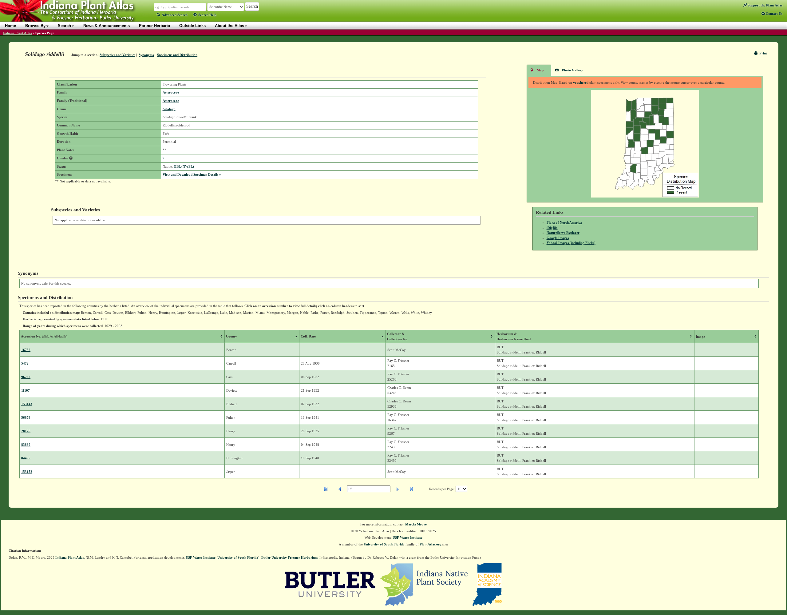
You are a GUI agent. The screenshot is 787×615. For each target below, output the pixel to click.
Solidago (169, 109)
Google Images (558, 238)
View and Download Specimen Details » (192, 174)
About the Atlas (229, 25)
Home (10, 25)
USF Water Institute (407, 537)
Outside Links (192, 25)
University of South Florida (384, 544)
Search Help (207, 15)
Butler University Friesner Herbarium (289, 557)
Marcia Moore (416, 524)
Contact (773, 13)
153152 (26, 471)
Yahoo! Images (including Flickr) (571, 243)
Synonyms (146, 55)
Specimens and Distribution (177, 55)
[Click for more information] (71, 158)
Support (764, 5)
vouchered (580, 82)
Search (64, 25)
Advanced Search (175, 15)
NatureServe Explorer (563, 232)
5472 (25, 363)
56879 (25, 417)
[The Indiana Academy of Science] (487, 584)
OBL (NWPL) (184, 166)
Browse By (35, 25)
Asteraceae (171, 92)
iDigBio (552, 228)
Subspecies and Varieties (117, 55)
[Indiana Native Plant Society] (424, 584)
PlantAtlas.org (430, 544)
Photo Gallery (572, 70)
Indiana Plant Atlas (17, 33)
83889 (25, 444)
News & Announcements (106, 25)
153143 (26, 404)
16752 (25, 350)
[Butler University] (330, 584)
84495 (25, 458)
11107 (25, 390)
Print (763, 53)
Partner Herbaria (154, 25)
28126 (25, 431)
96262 (25, 377)
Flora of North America (564, 222)
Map (540, 70)
